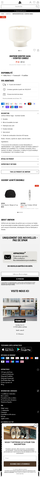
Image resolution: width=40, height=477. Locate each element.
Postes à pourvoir (6, 382)
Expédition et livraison (8, 414)
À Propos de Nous (6, 372)
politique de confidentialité (8, 283)
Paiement (4, 412)
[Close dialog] (35, 425)
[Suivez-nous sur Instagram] (38, 370)
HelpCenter (4, 408)
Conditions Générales (8, 394)
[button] (38, 50)
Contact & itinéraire (7, 374)
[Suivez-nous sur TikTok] (38, 391)
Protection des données (8, 400)
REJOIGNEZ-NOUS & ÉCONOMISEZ (20, 464)
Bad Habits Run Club (7, 380)
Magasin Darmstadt (7, 378)
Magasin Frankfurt (7, 376)
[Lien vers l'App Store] (8, 349)
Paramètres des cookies (8, 398)
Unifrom (13, 56)
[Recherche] (37, 6)
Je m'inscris (20, 279)
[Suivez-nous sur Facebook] (38, 412)
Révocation (4, 396)
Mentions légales (6, 402)
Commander (5, 410)
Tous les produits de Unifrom (20, 172)
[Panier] (38, 2)
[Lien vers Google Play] (24, 349)
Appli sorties (5, 418)
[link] (20, 2)
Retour (3, 416)
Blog (2, 384)
